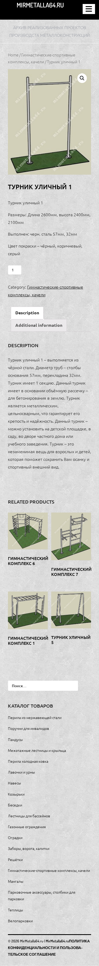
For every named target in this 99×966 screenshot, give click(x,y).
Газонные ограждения (27, 826)
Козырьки (16, 794)
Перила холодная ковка (28, 761)
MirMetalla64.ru (40, 5)
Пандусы (15, 739)
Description (27, 312)
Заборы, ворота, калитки (28, 848)
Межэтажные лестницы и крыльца (37, 750)
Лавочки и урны (21, 772)
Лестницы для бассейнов (29, 815)
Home (13, 55)
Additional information (38, 325)
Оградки (15, 837)
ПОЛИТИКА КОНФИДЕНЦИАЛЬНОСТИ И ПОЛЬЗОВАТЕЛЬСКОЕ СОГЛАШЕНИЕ (49, 947)
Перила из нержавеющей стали (35, 717)
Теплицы (15, 909)
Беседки (15, 805)
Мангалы (15, 881)
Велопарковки (20, 920)
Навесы (14, 783)
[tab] (27, 313)
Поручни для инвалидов (28, 728)
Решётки (15, 859)
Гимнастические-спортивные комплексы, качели (49, 870)
